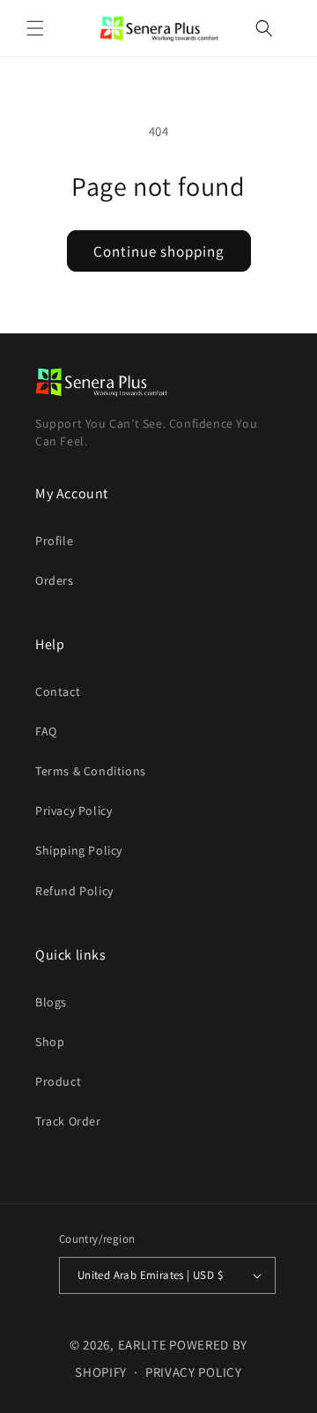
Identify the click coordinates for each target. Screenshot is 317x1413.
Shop (49, 1042)
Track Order (68, 1121)
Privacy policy (193, 1372)
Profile (54, 541)
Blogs (51, 1002)
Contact (57, 691)
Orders (54, 580)
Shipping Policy (78, 850)
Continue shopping (159, 251)
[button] (35, 28)
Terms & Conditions (90, 771)
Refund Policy (74, 891)
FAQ (46, 731)
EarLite (142, 1344)
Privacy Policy (73, 811)
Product (58, 1081)
